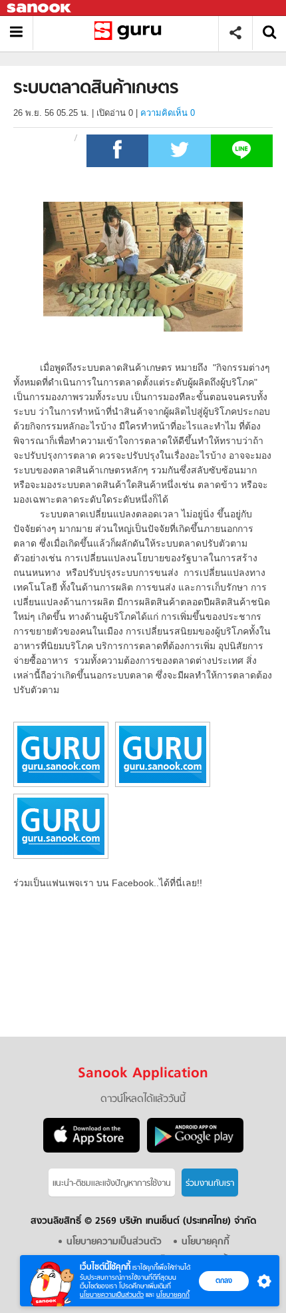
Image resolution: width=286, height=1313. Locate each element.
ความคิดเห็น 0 (167, 113)
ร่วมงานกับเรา (210, 1183)
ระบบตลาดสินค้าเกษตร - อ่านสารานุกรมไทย (130, 33)
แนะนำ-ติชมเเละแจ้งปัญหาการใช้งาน (112, 1183)
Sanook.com (40, 8)
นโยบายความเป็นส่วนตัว (112, 1294)
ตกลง (223, 1280)
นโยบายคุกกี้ (173, 1294)
